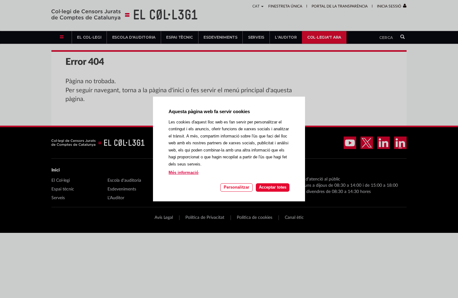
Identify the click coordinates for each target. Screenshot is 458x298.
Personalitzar (236, 187)
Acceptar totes (272, 187)
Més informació (183, 173)
